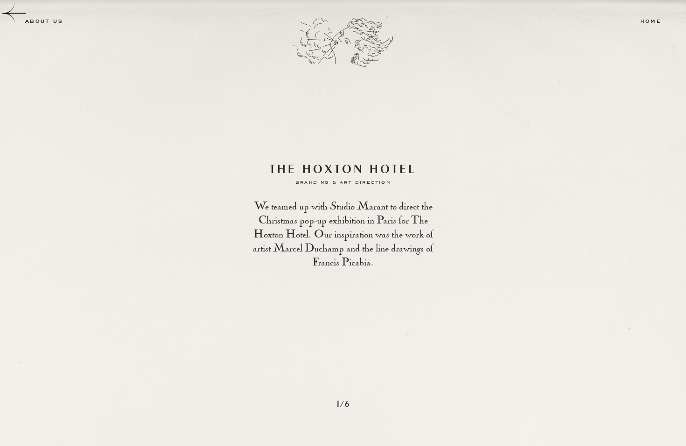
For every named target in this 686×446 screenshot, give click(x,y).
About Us (44, 21)
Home (650, 21)
